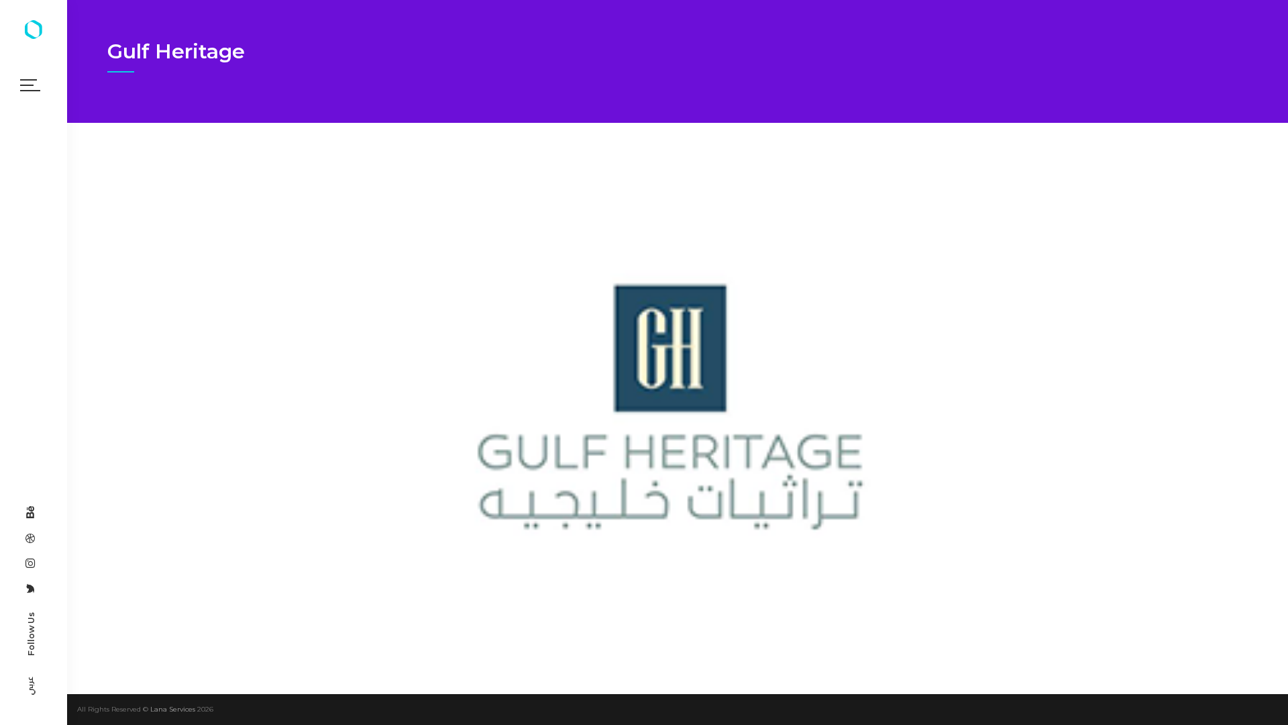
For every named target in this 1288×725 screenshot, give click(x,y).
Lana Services (172, 709)
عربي (30, 686)
